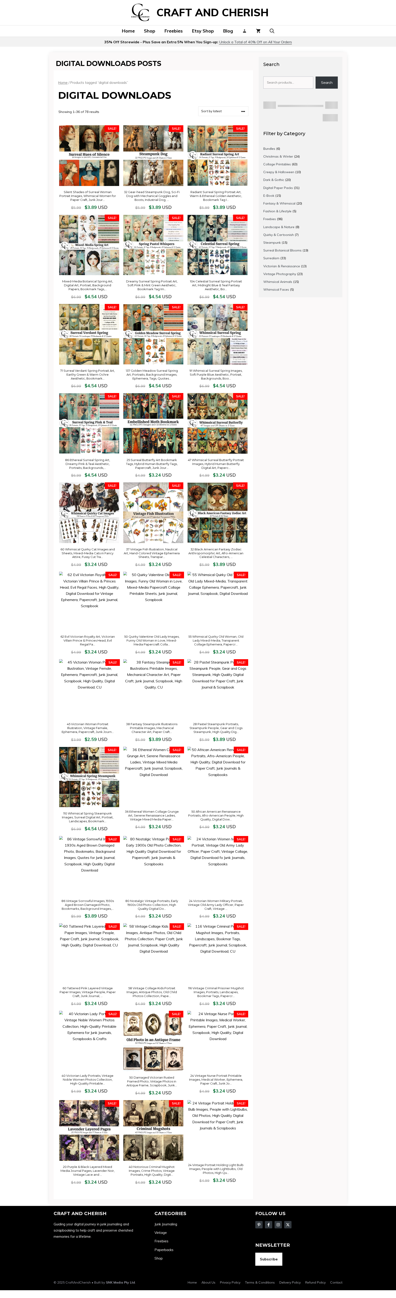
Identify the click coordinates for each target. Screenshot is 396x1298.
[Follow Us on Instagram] (278, 1224)
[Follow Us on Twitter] (268, 1224)
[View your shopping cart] (258, 31)
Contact (336, 1282)
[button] (272, 31)
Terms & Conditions (260, 1282)
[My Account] (244, 31)
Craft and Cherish (213, 12)
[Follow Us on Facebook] (259, 1224)
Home (128, 31)
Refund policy (315, 1282)
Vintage (160, 1232)
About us (208, 1282)
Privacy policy (230, 1282)
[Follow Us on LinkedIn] (288, 1224)
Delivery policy (290, 1282)
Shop (149, 31)
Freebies (173, 31)
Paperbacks (163, 1250)
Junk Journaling (165, 1224)
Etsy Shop (203, 31)
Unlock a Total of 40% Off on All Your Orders (255, 42)
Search (327, 82)
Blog (228, 31)
